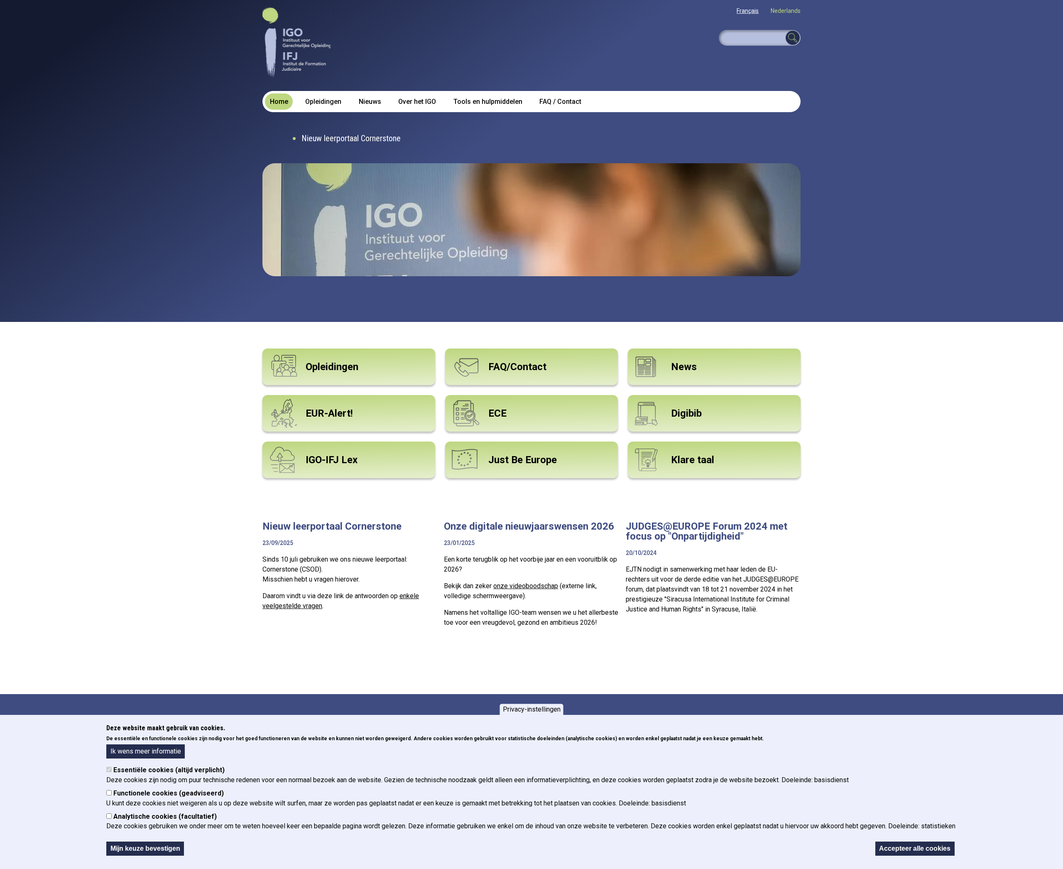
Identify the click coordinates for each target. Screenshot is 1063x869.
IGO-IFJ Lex (332, 460)
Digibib (686, 413)
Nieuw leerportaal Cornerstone (351, 138)
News (684, 367)
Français (748, 10)
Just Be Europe (522, 460)
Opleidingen (323, 102)
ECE (497, 413)
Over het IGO (417, 102)
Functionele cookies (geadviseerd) (168, 793)
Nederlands (786, 10)
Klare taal (692, 460)
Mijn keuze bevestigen (145, 848)
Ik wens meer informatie (145, 751)
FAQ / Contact (560, 102)
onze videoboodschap (525, 586)
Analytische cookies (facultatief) (165, 816)
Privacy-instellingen (532, 709)
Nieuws (370, 102)
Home (279, 102)
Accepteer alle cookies (914, 848)
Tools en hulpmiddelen (487, 102)
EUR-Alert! (329, 413)
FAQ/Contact (517, 367)
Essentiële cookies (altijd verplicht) (169, 770)
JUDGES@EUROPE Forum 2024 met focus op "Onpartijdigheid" (706, 531)
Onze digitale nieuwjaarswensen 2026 (529, 526)
